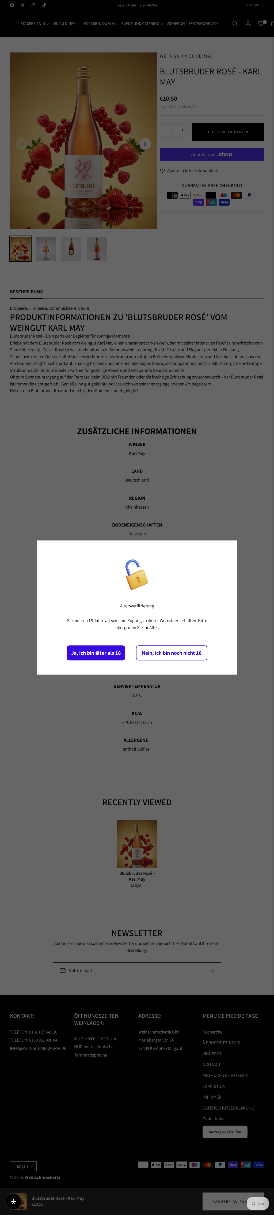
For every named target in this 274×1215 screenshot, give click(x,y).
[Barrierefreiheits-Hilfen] (13, 1202)
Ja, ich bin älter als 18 (96, 652)
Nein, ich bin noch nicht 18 (171, 652)
